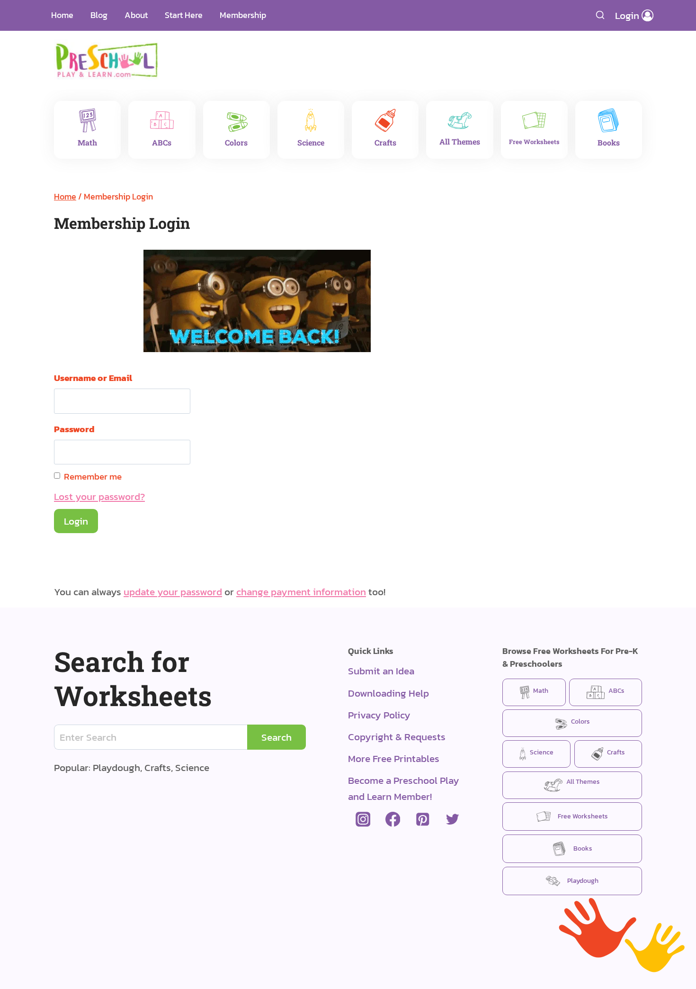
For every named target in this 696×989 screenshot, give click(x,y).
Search (276, 737)
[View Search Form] (600, 15)
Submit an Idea (381, 670)
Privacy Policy (379, 715)
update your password (173, 591)
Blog (98, 15)
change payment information (301, 591)
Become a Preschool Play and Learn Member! (403, 788)
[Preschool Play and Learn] (106, 60)
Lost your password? (99, 496)
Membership (243, 15)
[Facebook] (393, 820)
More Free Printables (393, 758)
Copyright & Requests (397, 736)
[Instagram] (363, 820)
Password (74, 429)
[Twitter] (452, 820)
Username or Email (93, 377)
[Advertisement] (402, 55)
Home (62, 15)
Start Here (184, 15)
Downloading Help (388, 693)
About (136, 15)
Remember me (93, 476)
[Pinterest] (422, 820)
